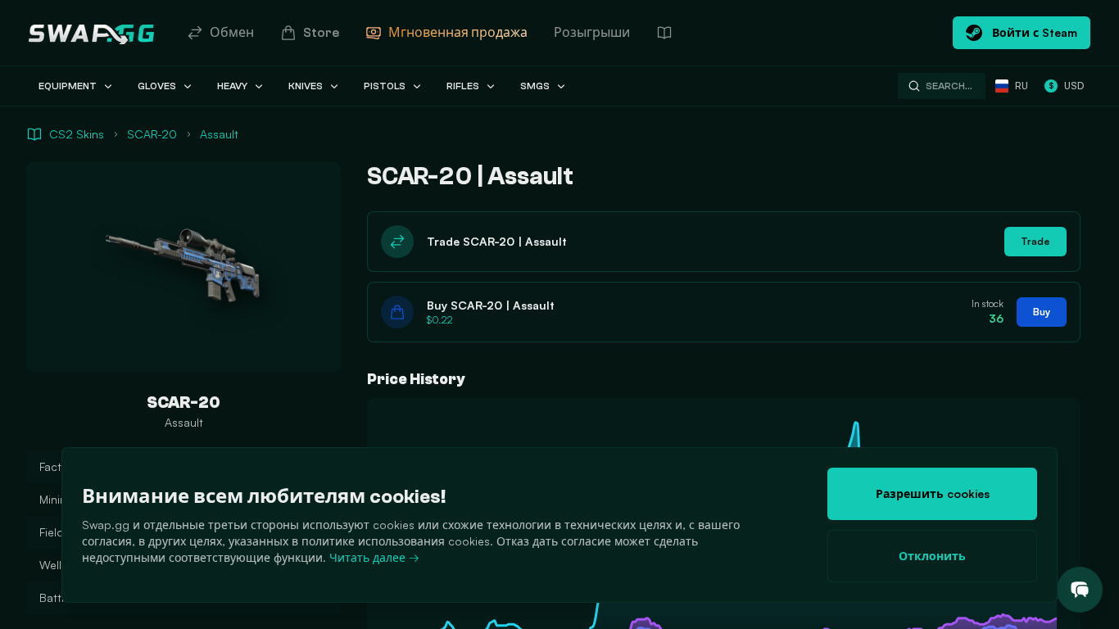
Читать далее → (374, 557)
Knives (305, 86)
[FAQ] (664, 32)
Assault (219, 134)
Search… (949, 86)
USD (1066, 85)
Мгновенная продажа (458, 32)
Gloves (157, 86)
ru (1021, 85)
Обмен (232, 32)
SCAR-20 (152, 134)
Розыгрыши (592, 32)
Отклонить (932, 556)
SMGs (535, 86)
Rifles (462, 86)
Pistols (384, 86)
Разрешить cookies (933, 493)
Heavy (232, 86)
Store (321, 32)
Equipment (68, 86)
